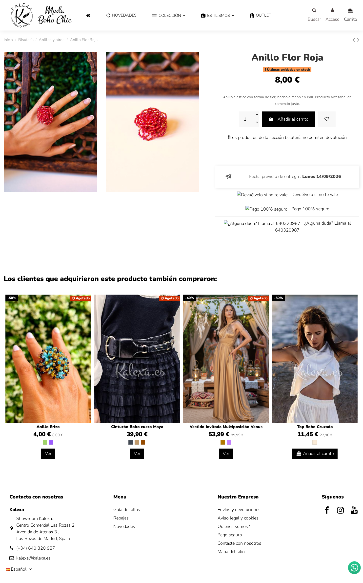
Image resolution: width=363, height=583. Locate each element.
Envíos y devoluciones (239, 510)
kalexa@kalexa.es (33, 558)
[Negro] (130, 442)
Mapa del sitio (231, 552)
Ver (48, 453)
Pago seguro (230, 535)
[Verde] (45, 442)
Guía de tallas (126, 510)
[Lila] (229, 442)
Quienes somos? (234, 526)
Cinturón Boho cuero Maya (137, 427)
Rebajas (121, 518)
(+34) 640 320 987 (35, 548)
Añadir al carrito (293, 119)
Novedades (124, 526)
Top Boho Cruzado (315, 427)
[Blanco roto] (314, 442)
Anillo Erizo (48, 427)
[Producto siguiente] (358, 39)
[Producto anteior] (355, 39)
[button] (168, 15)
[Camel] (137, 442)
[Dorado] (223, 442)
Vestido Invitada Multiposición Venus (226, 427)
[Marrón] (143, 442)
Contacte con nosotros (239, 543)
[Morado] (51, 442)
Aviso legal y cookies (238, 518)
